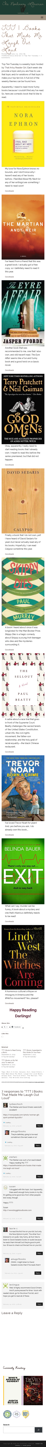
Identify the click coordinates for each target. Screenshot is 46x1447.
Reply (39, 1126)
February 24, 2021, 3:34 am (14, 1273)
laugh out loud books (33, 1074)
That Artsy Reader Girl (15, 67)
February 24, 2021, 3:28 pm (12, 1304)
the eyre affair (19, 1075)
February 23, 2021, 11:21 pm (12, 1218)
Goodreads (9, 191)
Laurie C (13, 1228)
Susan (12, 1186)
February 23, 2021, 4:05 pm (12, 1126)
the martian (32, 1075)
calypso (22, 1072)
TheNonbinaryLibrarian (11, 55)
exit (28, 1072)
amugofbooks (18, 1131)
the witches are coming (19, 1077)
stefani (13, 1157)
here (33, 81)
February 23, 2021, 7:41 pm (12, 1176)
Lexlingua (14, 1285)
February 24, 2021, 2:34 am (12, 1253)
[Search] (38, 1429)
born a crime (12, 1072)
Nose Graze (27, 1445)
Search (6, 1425)
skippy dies (7, 1075)
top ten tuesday (31, 55)
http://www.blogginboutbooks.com (17, 1210)
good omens (37, 1072)
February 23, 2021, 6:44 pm (14, 1145)
